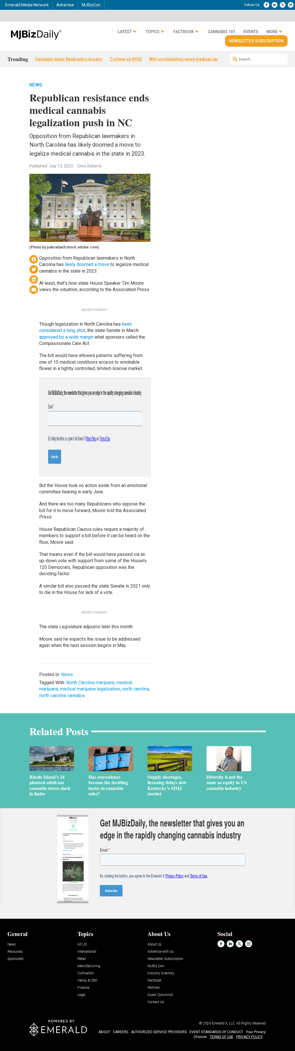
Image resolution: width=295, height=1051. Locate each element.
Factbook (183, 32)
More (272, 32)
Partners (154, 988)
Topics (152, 32)
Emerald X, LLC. (224, 1023)
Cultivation (85, 973)
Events (250, 32)
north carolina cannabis (62, 695)
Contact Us (156, 1002)
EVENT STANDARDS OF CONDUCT (216, 1032)
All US (82, 944)
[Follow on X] (282, 5)
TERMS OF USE (221, 1037)
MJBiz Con (156, 966)
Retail (81, 959)
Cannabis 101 (221, 32)
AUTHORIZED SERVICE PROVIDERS (159, 1032)
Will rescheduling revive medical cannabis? (190, 59)
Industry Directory (161, 973)
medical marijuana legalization (90, 689)
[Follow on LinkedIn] (274, 5)
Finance (83, 988)
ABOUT (104, 1032)
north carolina (135, 689)
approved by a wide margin (66, 337)
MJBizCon (91, 5)
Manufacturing (88, 966)
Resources (15, 952)
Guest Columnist (160, 995)
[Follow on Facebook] (266, 5)
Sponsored (15, 959)
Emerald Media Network (27, 5)
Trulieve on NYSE (125, 59)
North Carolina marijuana (90, 682)
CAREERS (120, 1032)
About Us (155, 944)
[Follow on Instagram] (291, 5)
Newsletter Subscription (256, 41)
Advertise (65, 5)
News (35, 85)
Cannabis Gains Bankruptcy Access (68, 59)
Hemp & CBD (87, 980)
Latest (125, 32)
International (86, 952)
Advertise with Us (161, 952)
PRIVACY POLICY (249, 1037)
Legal (81, 995)
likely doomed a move (87, 264)
